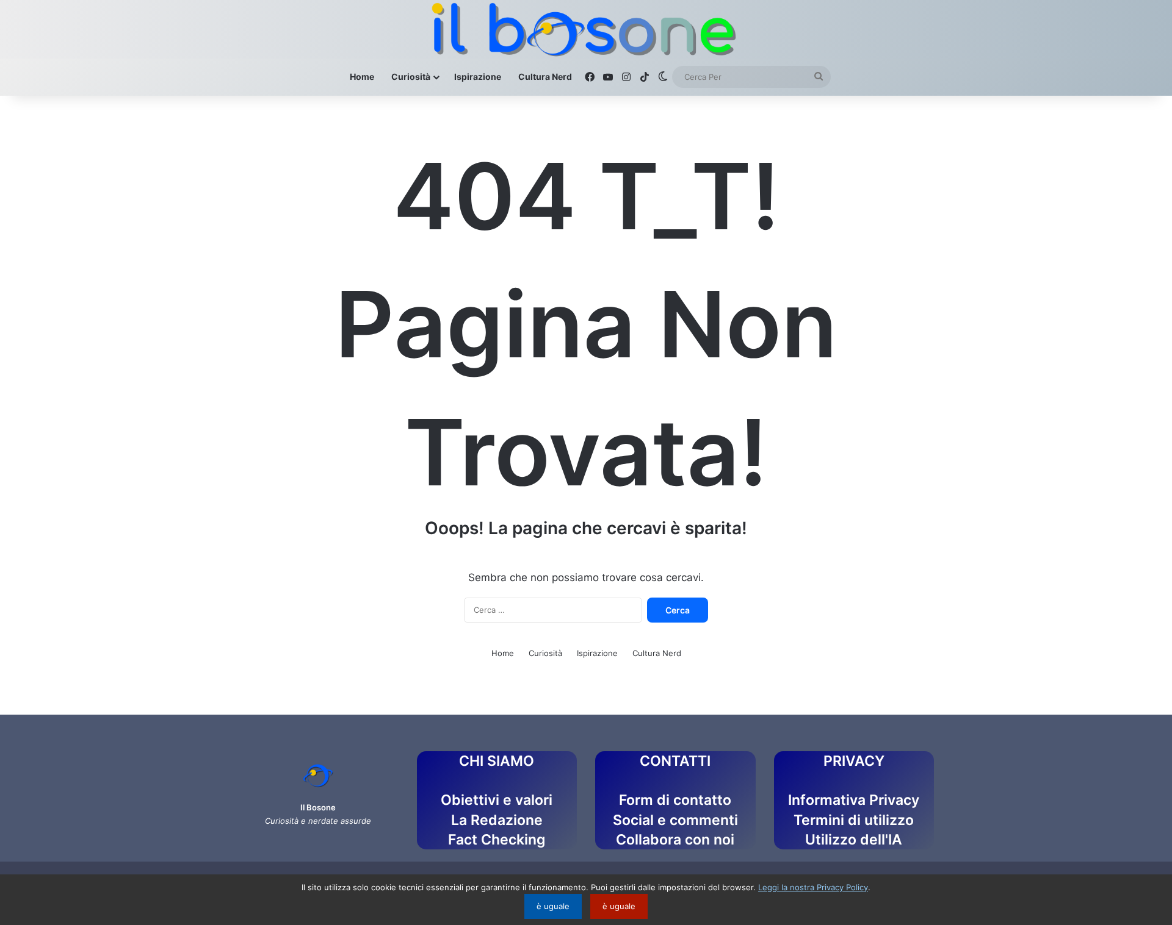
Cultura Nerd (545, 76)
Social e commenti (675, 820)
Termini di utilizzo (854, 820)
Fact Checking (496, 839)
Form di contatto (675, 800)
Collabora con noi (675, 839)
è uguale (553, 906)
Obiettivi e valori (496, 800)
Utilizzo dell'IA (853, 839)
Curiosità (410, 76)
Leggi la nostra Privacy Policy (813, 887)
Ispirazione (477, 76)
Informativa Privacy (853, 800)
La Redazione (497, 820)
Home (362, 76)
